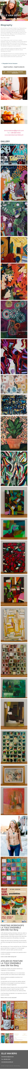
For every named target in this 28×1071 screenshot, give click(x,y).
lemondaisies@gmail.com (14, 130)
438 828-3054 (16, 133)
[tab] (14, 63)
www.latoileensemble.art (14, 135)
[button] (14, 72)
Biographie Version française (10, 63)
